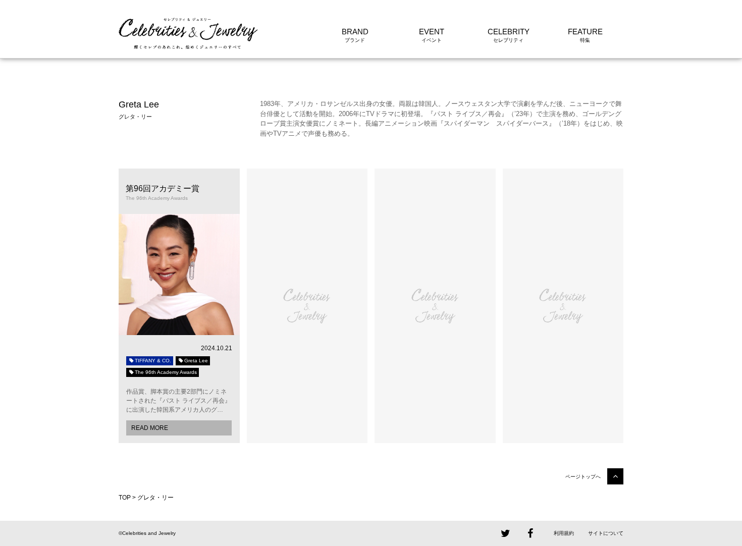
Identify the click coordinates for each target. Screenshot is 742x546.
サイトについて (605, 533)
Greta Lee (196, 360)
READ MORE (149, 427)
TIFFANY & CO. (153, 360)
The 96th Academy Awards (166, 372)
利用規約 (564, 533)
